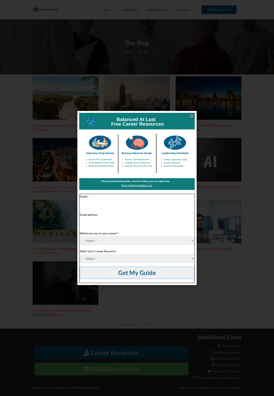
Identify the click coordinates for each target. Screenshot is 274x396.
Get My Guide (137, 272)
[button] (191, 116)
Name (83, 196)
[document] (137, 198)
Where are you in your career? (99, 233)
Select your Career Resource (98, 251)
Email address (88, 214)
